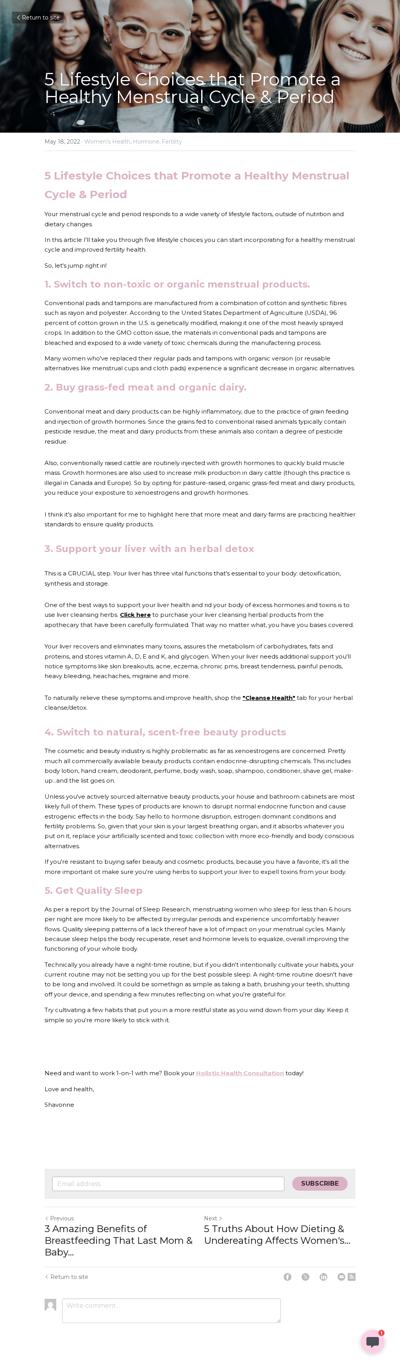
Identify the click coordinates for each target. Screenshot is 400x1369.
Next (210, 1218)
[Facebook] (287, 1277)
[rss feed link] (351, 1277)
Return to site (41, 17)
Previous (62, 1218)
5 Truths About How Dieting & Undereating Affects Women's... (277, 1234)
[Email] (341, 1277)
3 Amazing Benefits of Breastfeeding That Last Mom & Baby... (119, 1240)
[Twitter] (305, 1277)
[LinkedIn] (323, 1277)
